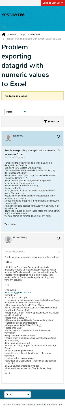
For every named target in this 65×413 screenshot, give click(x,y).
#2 (59, 251)
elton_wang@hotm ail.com (18, 292)
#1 (59, 150)
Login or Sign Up (51, 3)
